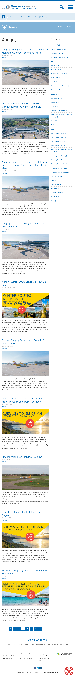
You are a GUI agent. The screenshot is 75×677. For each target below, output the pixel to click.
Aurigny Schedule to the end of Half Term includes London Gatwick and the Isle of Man (25, 165)
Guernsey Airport (58, 145)
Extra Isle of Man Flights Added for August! (21, 513)
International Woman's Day (60, 168)
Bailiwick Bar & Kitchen (59, 74)
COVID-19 (55, 94)
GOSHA (54, 129)
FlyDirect (54, 125)
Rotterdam (55, 188)
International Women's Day (60, 172)
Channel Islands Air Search (60, 86)
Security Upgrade (57, 193)
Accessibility (55, 45)
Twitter (38, 668)
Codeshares (55, 90)
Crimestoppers (56, 98)
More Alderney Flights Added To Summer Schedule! (25, 572)
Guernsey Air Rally (58, 141)
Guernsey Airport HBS (59, 156)
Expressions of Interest (59, 110)
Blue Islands (56, 78)
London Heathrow (57, 184)
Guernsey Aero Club (58, 133)
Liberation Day (56, 176)
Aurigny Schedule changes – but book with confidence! (23, 225)
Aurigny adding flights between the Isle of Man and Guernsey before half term (25, 51)
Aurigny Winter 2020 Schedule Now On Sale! (24, 283)
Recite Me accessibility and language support (69, 671)
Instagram (40, 668)
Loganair (54, 180)
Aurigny (4, 57)
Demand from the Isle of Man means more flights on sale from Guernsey (22, 400)
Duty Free (55, 102)
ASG (53, 61)
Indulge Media (54, 672)
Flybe (54, 121)
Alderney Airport (57, 53)
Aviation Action (56, 69)
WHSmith (55, 197)
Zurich (53, 201)
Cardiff (54, 82)
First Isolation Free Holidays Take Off (22, 457)
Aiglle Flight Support (58, 49)
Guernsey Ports (56, 160)
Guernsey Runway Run (59, 164)
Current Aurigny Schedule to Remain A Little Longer (23, 341)
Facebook (35, 668)
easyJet (54, 106)
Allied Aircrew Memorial (59, 57)
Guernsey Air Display (58, 137)
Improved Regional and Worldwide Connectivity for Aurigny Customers (21, 105)
